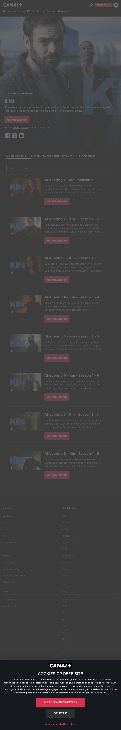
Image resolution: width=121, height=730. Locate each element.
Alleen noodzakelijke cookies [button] (60, 724)
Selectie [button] (60, 713)
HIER (111, 689)
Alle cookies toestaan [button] (60, 702)
